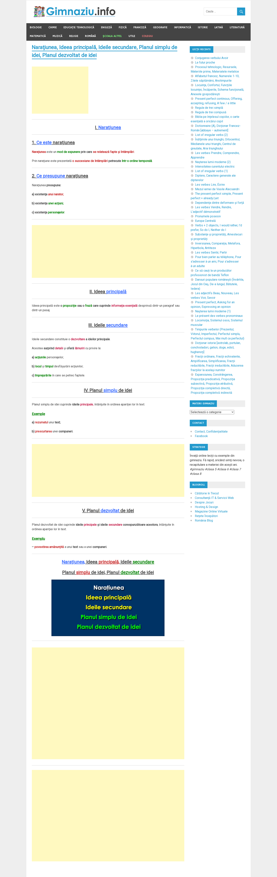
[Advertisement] (60, 90)
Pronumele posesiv (208, 216)
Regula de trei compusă (210, 112)
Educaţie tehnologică (79, 27)
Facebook (201, 436)
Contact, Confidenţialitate (211, 431)
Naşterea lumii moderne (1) (213, 311)
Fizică (123, 27)
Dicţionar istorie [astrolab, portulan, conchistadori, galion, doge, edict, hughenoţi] (216, 347)
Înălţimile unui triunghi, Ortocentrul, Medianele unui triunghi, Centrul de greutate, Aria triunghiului (215, 144)
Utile (132, 36)
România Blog (204, 520)
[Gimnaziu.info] (74, 16)
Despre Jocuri (204, 502)
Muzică (57, 36)
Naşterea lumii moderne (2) (213, 162)
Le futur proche (205, 62)
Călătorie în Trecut (207, 493)
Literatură (237, 27)
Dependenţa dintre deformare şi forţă (219, 203)
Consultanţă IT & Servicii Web (214, 498)
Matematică (38, 36)
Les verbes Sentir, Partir (211, 252)
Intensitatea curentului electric (215, 166)
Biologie (36, 27)
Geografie (160, 27)
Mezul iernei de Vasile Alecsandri (217, 189)
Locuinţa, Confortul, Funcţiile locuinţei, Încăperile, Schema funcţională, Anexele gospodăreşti (217, 89)
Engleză (106, 27)
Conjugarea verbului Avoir (211, 58)
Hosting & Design (206, 507)
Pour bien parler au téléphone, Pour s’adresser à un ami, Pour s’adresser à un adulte (216, 261)
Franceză (139, 27)
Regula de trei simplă (209, 108)
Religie (73, 36)
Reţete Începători (206, 516)
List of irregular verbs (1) (211, 171)
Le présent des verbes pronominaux (219, 316)
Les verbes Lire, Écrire (210, 184)
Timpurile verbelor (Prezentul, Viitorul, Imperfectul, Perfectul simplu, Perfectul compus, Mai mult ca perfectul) (217, 334)
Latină (218, 27)
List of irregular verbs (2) (211, 135)
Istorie (203, 27)
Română (90, 36)
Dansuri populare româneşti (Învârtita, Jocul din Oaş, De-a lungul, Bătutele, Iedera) (217, 284)
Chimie (52, 27)
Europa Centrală (205, 221)
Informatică (182, 27)
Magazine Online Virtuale (211, 511)
